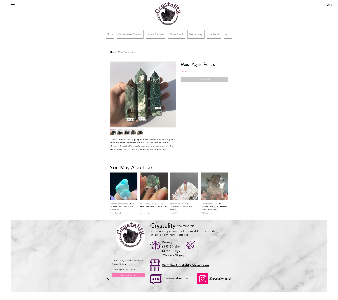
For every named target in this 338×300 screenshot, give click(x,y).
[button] (13, 5)
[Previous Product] (105, 186)
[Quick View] (123, 186)
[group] (169, 195)
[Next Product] (232, 186)
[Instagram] (202, 278)
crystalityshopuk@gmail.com (175, 278)
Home (113, 52)
